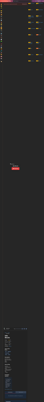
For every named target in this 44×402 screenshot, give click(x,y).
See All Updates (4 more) (8, 389)
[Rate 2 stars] (17, 328)
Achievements (10, 392)
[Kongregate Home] (5, 1)
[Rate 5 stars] (20, 328)
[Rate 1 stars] (16, 328)
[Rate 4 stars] (19, 328)
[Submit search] (31, 1)
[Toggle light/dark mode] (35, 1)
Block (6, 354)
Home (5, 332)
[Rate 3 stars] (18, 328)
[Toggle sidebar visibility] (2, 3)
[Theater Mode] (26, 329)
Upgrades (9, 351)
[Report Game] (24, 329)
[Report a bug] (22, 329)
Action (9, 332)
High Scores (21, 392)
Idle (5, 351)
